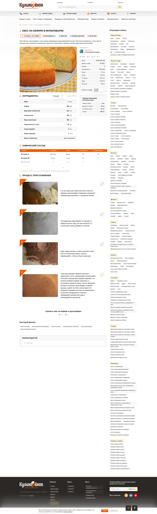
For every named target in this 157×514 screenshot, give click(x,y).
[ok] (126, 495)
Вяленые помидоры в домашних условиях (121, 307)
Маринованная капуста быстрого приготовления (123, 249)
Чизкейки (112, 216)
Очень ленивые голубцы (116, 444)
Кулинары (60, 2)
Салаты (24, 13)
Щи (111, 52)
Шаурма (120, 241)
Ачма (111, 156)
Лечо (119, 289)
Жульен (133, 225)
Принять (104, 510)
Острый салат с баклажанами (118, 395)
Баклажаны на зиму (122, 281)
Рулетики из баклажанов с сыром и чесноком (122, 424)
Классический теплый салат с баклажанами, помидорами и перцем (121, 386)
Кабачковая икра (83, 19)
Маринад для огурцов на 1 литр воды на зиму (122, 329)
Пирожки (125, 167)
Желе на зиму (131, 283)
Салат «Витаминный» (116, 147)
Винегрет (112, 106)
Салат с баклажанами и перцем (118, 380)
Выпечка (25, 24)
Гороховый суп (114, 41)
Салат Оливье (124, 108)
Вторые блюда (70, 13)
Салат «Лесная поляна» (116, 141)
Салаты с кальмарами (130, 130)
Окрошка (123, 41)
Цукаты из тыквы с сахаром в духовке (120, 96)
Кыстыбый (131, 161)
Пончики (124, 169)
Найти (119, 7)
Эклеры (126, 216)
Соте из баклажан (115, 432)
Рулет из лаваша (114, 233)
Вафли (127, 158)
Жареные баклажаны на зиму (118, 297)
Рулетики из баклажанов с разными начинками (122, 415)
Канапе (112, 228)
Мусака (128, 72)
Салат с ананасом (127, 111)
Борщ (111, 38)
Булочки (112, 158)
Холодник (131, 46)
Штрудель (120, 178)
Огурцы (113, 326)
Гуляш (119, 66)
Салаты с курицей (115, 114)
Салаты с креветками (116, 130)
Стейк (112, 80)
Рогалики (112, 172)
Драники (133, 158)
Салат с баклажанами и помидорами (120, 377)
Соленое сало (114, 239)
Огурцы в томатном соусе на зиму (119, 339)
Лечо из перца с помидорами (42, 19)
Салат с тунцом (114, 136)
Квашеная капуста (113, 19)
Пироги (132, 167)
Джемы (124, 283)
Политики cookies (90, 498)
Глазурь (112, 202)
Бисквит (125, 156)
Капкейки (123, 161)
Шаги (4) (64, 36)
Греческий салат (122, 106)
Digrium (32, 495)
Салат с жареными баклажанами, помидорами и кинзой (123, 391)
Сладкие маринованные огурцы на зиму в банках (123, 342)
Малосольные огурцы (122, 228)
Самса (119, 172)
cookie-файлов (68, 511)
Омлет (125, 75)
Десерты (92, 13)
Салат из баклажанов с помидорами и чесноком (122, 383)
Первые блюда (45, 13)
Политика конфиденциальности (91, 487)
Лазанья (112, 72)
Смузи (122, 266)
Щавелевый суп (131, 49)
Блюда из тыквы (25, 19)
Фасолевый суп (114, 46)
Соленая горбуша (126, 236)
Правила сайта (90, 495)
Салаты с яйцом (114, 138)
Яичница (120, 86)
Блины (131, 156)
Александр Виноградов (92, 52)
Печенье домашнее (115, 213)
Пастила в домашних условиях (118, 210)
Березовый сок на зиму (116, 258)
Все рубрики (54, 503)
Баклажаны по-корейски (116, 426)
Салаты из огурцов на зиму (117, 352)
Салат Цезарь (125, 138)
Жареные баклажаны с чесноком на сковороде (122, 418)
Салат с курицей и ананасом (117, 119)
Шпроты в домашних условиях (118, 320)
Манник (112, 164)
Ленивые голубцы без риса (117, 452)
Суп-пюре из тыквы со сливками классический (122, 55)
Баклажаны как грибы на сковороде (119, 435)
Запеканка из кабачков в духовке (118, 190)
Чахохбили (125, 83)
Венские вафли (114, 193)
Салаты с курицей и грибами (117, 116)
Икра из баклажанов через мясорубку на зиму (122, 407)
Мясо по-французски (115, 75)
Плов (111, 77)
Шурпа (122, 49)
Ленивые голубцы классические (118, 466)
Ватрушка (119, 158)
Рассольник (131, 41)
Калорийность (50, 36)
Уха (127, 44)
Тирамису (125, 213)
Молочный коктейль (115, 263)
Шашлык (133, 83)
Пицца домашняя (115, 169)
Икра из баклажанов (115, 421)
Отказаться (114, 510)
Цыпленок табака (115, 83)
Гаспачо (125, 38)
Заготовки (114, 277)
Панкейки (126, 164)
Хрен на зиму (128, 241)
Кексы (31, 24)
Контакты (120, 2)
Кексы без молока (56, 326)
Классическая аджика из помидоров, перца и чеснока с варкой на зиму (122, 311)
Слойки (126, 172)
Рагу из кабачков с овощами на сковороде (121, 88)
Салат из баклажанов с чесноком (119, 397)
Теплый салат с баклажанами (118, 374)
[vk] (131, 495)
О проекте (90, 2)
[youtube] (135, 495)
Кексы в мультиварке (86, 326)
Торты (132, 213)
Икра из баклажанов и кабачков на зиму (120, 410)
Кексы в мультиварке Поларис (28, 329)
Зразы (112, 69)
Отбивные (132, 75)
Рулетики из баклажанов (116, 413)
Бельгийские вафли (126, 193)
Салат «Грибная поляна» (117, 144)
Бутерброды (113, 225)
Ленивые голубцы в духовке (117, 455)
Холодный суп (114, 49)
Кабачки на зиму (114, 286)
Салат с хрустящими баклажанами (119, 369)
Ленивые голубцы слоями (117, 446)
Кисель (112, 261)
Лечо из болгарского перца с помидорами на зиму (122, 303)
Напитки (131, 13)
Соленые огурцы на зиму (116, 349)
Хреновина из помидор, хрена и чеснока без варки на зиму (121, 245)
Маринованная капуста (116, 230)
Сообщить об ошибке (32, 36)
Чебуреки (112, 178)
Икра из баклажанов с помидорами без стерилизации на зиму (120, 404)
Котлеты (131, 69)
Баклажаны (114, 363)
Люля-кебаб (121, 72)
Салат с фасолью (125, 136)
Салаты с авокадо (115, 111)
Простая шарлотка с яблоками (118, 183)
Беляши (118, 156)
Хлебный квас (129, 266)
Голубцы (112, 66)
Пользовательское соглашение (91, 491)
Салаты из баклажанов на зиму (118, 292)
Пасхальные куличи (115, 167)
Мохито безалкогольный (129, 263)
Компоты (112, 289)
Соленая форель (114, 236)
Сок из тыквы (113, 271)
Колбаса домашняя (121, 69)
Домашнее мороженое (116, 208)
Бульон (118, 38)
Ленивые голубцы (117, 441)
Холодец (112, 241)
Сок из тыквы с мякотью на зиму (118, 269)
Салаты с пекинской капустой (118, 133)
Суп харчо (123, 46)
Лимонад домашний (122, 261)
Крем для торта (121, 202)
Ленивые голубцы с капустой (117, 457)
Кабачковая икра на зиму (128, 286)
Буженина (132, 64)
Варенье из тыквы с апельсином (118, 317)
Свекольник (113, 44)
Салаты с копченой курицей (117, 125)
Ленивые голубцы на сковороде (118, 463)
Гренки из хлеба (124, 225)
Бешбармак (124, 64)
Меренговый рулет (122, 205)
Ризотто (128, 77)
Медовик (112, 205)
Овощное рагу (119, 77)
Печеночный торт (129, 230)
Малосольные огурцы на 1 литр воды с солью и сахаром (122, 335)
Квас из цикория (129, 258)
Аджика (112, 281)
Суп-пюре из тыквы (120, 52)
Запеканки (133, 66)
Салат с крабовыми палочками (118, 127)
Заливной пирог (114, 161)
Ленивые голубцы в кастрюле (118, 460)
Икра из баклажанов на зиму (117, 400)
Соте (134, 77)
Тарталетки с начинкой (126, 239)
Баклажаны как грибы (129, 421)
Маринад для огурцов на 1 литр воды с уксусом (122, 332)
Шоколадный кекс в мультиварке (40, 326)
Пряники (131, 169)
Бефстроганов (114, 64)
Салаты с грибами (115, 122)
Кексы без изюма (25, 326)
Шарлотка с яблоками (128, 19)
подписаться (131, 489)
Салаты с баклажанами (116, 366)
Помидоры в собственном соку (65, 19)
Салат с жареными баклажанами (119, 372)
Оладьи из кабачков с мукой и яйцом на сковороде (120, 187)
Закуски (111, 13)
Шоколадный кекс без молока (70, 326)
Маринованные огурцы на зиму (118, 357)
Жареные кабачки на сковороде (118, 91)
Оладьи (119, 164)
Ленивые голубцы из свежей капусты (120, 468)
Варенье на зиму (114, 283)
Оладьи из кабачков (97, 19)
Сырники (132, 172)
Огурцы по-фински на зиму (117, 354)
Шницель (112, 86)
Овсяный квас (114, 266)
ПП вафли (132, 190)
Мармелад (131, 202)
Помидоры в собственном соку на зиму (120, 300)
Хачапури (112, 175)
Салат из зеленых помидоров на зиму (120, 294)
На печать (93, 36)
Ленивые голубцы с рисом (117, 449)
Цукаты (120, 216)
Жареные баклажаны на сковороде (119, 429)
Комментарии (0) (78, 36)
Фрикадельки (127, 80)
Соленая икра (125, 233)
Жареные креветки (130, 86)
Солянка (121, 44)
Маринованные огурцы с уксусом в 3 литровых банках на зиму (122, 345)
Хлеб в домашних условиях (125, 175)
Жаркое (126, 66)
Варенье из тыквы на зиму (117, 314)
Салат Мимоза (114, 108)
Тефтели (118, 80)
